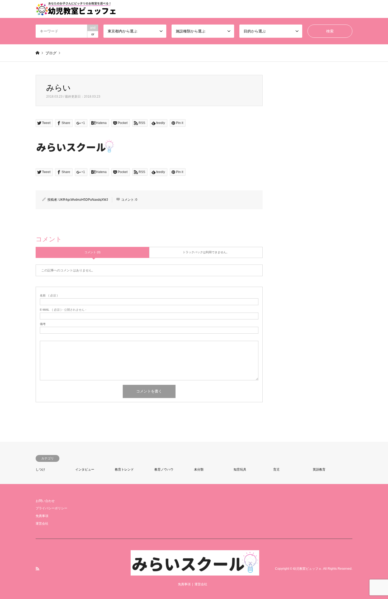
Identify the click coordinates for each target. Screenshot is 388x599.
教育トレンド (124, 469)
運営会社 (42, 523)
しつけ (40, 469)
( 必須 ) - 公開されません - (63, 309)
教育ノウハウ (163, 469)
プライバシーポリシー (51, 508)
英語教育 (319, 469)
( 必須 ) (49, 295)
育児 (276, 469)
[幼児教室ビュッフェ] (195, 572)
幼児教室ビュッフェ (307, 569)
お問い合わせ (45, 501)
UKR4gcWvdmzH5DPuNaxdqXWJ (83, 200)
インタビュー (84, 469)
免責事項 (42, 516)
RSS (37, 569)
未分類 (199, 469)
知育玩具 (240, 469)
